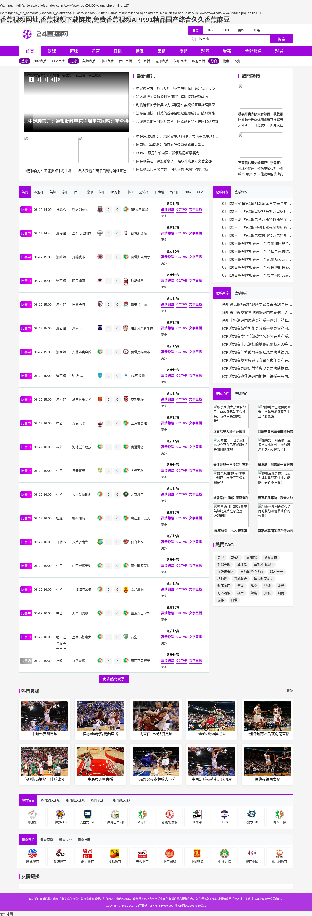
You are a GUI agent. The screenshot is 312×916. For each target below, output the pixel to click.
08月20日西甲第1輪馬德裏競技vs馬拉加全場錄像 (257, 235)
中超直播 (107, 61)
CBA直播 (58, 61)
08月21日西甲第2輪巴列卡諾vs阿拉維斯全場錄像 (257, 227)
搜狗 (241, 30)
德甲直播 (143, 61)
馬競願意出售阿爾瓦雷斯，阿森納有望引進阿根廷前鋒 (177, 121)
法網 (267, 586)
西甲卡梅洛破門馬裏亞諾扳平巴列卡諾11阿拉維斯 (257, 320)
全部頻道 (253, 51)
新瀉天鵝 (223, 564)
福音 (240, 593)
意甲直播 (162, 61)
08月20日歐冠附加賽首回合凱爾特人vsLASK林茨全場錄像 (257, 259)
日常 (234, 600)
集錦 (161, 51)
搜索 (281, 39)
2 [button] (38, 79)
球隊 (205, 51)
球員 (279, 51)
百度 (195, 30)
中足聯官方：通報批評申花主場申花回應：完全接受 (175, 88)
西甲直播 (125, 61)
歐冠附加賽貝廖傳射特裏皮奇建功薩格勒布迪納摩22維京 (257, 368)
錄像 (139, 51)
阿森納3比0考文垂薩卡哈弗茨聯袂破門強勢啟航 (172, 169)
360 (226, 30)
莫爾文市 (270, 557)
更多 (290, 690)
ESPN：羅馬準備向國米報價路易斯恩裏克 (167, 153)
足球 (52, 51)
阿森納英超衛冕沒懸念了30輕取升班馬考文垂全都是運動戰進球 (177, 161)
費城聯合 (240, 579)
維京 (254, 586)
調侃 (281, 593)
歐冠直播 (198, 61)
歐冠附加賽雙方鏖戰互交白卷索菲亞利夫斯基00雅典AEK (257, 360)
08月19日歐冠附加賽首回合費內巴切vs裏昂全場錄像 (257, 275)
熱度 (254, 593)
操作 (220, 600)
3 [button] (45, 79)
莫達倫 (242, 564)
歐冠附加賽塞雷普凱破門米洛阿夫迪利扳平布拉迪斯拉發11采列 (257, 336)
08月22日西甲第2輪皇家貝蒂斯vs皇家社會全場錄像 (257, 211)
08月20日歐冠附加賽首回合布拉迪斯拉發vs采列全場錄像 (257, 267)
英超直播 (88, 61)
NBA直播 (40, 61)
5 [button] (59, 79)
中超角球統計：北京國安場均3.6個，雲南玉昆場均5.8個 (177, 136)
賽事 (227, 51)
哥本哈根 (223, 593)
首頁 (30, 51)
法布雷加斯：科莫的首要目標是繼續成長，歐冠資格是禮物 (177, 113)
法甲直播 (180, 61)
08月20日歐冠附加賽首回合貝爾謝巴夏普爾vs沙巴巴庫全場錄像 (257, 243)
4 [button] (52, 79)
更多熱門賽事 (114, 679)
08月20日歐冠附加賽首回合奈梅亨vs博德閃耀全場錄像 (257, 251)
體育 (96, 51)
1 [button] (31, 79)
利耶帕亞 (223, 586)
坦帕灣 (222, 579)
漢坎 (240, 586)
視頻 (183, 51)
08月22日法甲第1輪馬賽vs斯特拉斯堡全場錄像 (257, 219)
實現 (267, 593)
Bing (211, 30)
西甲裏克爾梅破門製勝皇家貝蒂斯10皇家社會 (257, 304)
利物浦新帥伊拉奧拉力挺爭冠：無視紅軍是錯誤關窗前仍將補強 (177, 105)
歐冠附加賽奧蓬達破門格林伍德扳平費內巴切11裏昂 (257, 376)
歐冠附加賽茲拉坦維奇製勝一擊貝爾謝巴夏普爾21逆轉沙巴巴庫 (257, 328)
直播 (118, 51)
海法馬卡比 (225, 572)
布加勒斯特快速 (252, 572)
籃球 (74, 51)
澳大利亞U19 (263, 579)
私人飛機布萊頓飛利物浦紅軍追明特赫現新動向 (172, 97)
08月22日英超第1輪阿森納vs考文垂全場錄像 (257, 203)
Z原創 (235, 557)
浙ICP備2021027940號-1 (190, 905)
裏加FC (251, 557)
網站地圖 (6, 914)
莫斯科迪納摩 (263, 564)
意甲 (220, 557)
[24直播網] (46, 43)
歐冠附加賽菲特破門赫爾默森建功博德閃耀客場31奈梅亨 (257, 352)
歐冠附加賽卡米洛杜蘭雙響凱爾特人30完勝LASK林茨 (257, 344)
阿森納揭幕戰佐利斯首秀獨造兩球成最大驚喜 (170, 145)
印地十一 (276, 572)
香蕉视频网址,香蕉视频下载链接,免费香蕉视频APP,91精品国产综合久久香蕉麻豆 (115, 19)
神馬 (257, 30)
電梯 (281, 586)
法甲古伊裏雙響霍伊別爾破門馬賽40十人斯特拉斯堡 (257, 312)
